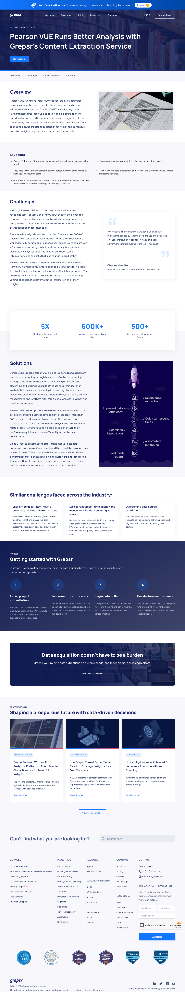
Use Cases (121, 907)
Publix (89, 917)
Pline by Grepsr (19, 886)
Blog (118, 902)
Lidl (88, 907)
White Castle (92, 912)
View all (90, 922)
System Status (93, 871)
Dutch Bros (91, 902)
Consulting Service (19, 876)
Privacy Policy (153, 988)
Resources (95, 15)
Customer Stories (24, 27)
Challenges (32, 75)
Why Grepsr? (122, 886)
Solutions (70, 75)
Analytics (61, 891)
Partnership (122, 881)
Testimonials (122, 917)
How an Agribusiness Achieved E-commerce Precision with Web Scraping (147, 766)
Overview (15, 75)
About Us (120, 866)
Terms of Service (136, 988)
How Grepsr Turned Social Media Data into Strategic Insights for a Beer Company (90, 766)
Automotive (63, 916)
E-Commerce (63, 866)
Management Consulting (69, 881)
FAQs (118, 922)
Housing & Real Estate (67, 871)
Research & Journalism (68, 896)
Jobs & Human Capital (67, 886)
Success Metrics (51, 75)
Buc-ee (89, 897)
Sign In (147, 14)
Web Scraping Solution (20, 891)
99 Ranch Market (94, 892)
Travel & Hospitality (66, 911)
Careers (120, 876)
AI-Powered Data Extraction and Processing (31, 871)
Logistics (61, 901)
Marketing (62, 906)
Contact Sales (164, 15)
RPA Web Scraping (18, 901)
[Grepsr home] (16, 15)
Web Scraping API (18, 896)
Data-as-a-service (19, 866)
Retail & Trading (64, 876)
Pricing (119, 871)
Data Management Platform (23, 881)
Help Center (122, 927)
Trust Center (169, 988)
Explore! (141, 5)
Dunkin (89, 887)
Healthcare (62, 922)
